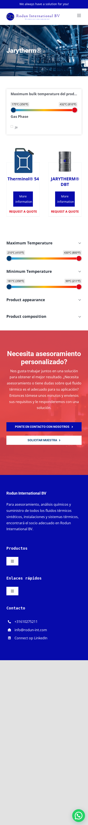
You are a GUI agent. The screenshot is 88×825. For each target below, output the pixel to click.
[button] (78, 815)
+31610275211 (26, 621)
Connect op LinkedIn (31, 638)
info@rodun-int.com (31, 630)
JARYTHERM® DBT (65, 181)
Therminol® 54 (23, 179)
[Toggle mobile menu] (79, 15)
